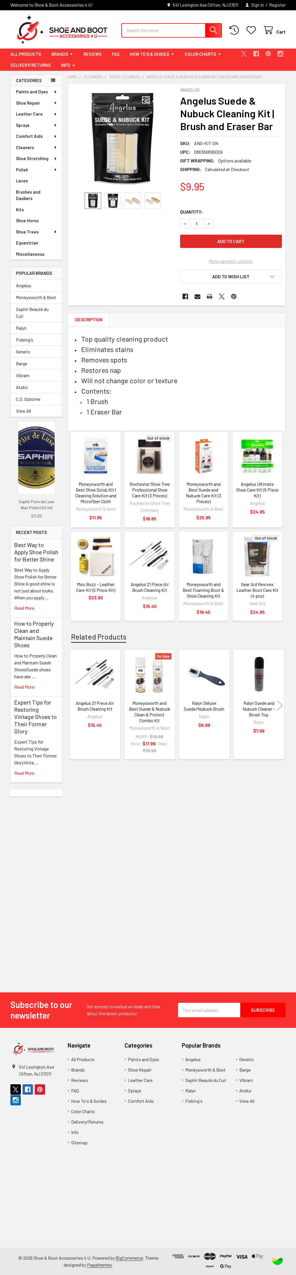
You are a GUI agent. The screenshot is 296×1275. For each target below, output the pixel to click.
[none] (122, 138)
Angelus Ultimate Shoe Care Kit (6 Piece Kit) (257, 489)
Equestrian (27, 242)
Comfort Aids (29, 136)
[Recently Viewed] (235, 30)
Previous (73, 705)
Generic (23, 351)
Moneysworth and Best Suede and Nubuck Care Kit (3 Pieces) (203, 492)
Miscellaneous (30, 254)
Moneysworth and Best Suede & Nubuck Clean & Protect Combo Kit (149, 711)
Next (280, 705)
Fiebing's (24, 339)
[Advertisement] (37, 883)
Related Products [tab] (98, 636)
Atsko (22, 387)
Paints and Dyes (32, 91)
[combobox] (171, 30)
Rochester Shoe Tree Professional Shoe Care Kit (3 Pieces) (150, 489)
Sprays (22, 125)
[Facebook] (256, 54)
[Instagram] (280, 54)
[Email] (197, 296)
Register (277, 5)
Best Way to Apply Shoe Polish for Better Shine (36, 552)
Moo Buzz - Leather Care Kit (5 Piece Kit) (95, 587)
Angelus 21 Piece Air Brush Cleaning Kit (150, 587)
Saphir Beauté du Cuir (32, 312)
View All (23, 411)
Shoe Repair (28, 102)
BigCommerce (129, 1258)
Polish (22, 169)
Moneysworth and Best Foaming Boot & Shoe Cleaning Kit (203, 589)
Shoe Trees (27, 231)
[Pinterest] (268, 54)
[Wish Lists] (252, 30)
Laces (22, 180)
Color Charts (200, 54)
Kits (20, 209)
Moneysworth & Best (36, 297)
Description (88, 319)
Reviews (92, 54)
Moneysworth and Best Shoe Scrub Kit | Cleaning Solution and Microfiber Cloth (95, 492)
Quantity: (191, 211)
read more (24, 608)
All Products (25, 54)
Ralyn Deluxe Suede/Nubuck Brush (204, 705)
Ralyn (21, 328)
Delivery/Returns (30, 65)
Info (65, 65)
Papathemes (99, 1264)
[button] (231, 276)
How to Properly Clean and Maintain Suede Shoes (34, 634)
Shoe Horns (27, 220)
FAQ (115, 54)
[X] (244, 54)
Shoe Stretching (32, 158)
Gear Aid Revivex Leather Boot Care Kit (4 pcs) (257, 589)
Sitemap (79, 1142)
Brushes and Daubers (28, 195)
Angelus (23, 285)
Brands (59, 54)
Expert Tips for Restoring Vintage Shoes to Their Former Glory (35, 717)
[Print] (209, 296)
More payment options (231, 261)
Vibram (22, 375)
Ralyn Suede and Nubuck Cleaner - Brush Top (259, 708)
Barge (21, 363)
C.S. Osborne (28, 399)
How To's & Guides (149, 54)
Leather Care (29, 113)
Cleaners (25, 147)
